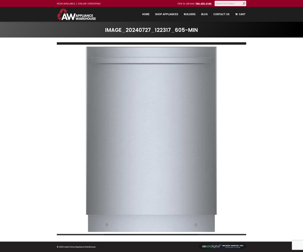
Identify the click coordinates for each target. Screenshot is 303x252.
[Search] (244, 3)
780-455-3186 (203, 3)
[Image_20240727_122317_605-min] (151, 138)
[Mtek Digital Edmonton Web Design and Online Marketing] (222, 248)
